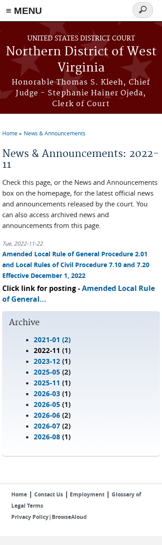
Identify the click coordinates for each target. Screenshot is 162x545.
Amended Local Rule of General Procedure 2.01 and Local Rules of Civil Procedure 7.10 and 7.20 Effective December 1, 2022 (75, 265)
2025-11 (47, 383)
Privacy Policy (30, 517)
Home (10, 133)
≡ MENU (24, 10)
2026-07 (47, 426)
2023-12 (47, 361)
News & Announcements (55, 133)
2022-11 (47, 350)
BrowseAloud (69, 517)
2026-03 (47, 393)
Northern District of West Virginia (81, 60)
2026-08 (47, 437)
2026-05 (47, 404)
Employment (86, 494)
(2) (52, 339)
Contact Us (48, 494)
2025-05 (47, 372)
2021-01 (47, 339)
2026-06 (47, 415)
